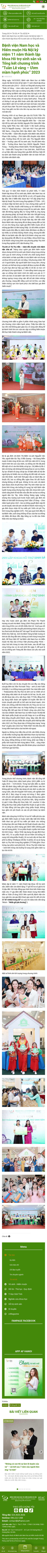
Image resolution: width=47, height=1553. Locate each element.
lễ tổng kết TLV (15, 1405)
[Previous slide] (6, 1452)
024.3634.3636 (13, 1514)
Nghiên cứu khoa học (18, 1299)
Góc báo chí (14, 1265)
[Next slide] (41, 1452)
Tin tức (15, 33)
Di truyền (12, 1309)
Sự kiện (12, 1260)
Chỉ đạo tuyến (15, 1270)
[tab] (17, 1489)
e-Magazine (14, 1314)
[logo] (15, 6)
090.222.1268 (12, 1517)
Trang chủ (6, 33)
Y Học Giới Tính (15, 1294)
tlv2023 (5, 1405)
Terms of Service (15, 1541)
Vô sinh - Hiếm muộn (18, 1284)
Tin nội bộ (23, 33)
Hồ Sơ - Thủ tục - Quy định (20, 1289)
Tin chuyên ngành (16, 1275)
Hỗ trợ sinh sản (15, 1304)
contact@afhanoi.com (16, 1520)
